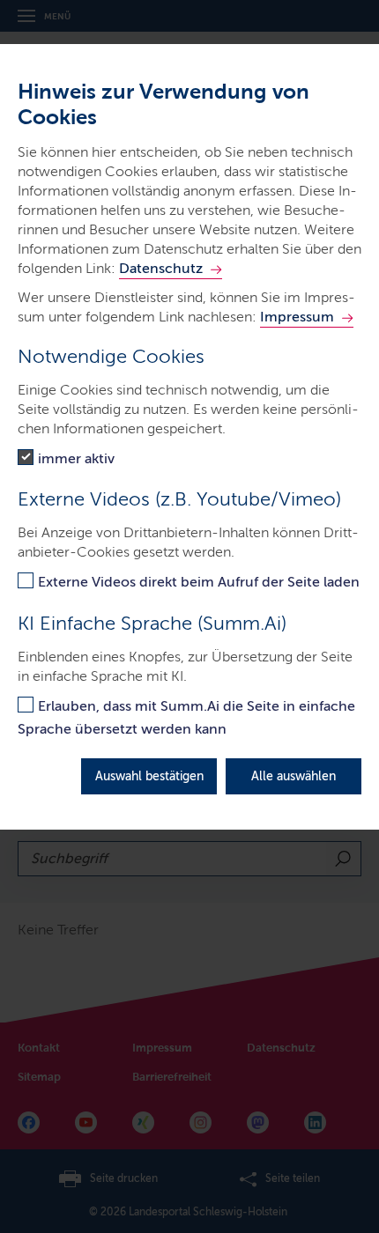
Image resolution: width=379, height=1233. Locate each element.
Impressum (297, 316)
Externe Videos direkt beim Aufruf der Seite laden (199, 581)
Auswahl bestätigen (149, 776)
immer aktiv (76, 458)
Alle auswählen (293, 776)
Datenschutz (161, 268)
